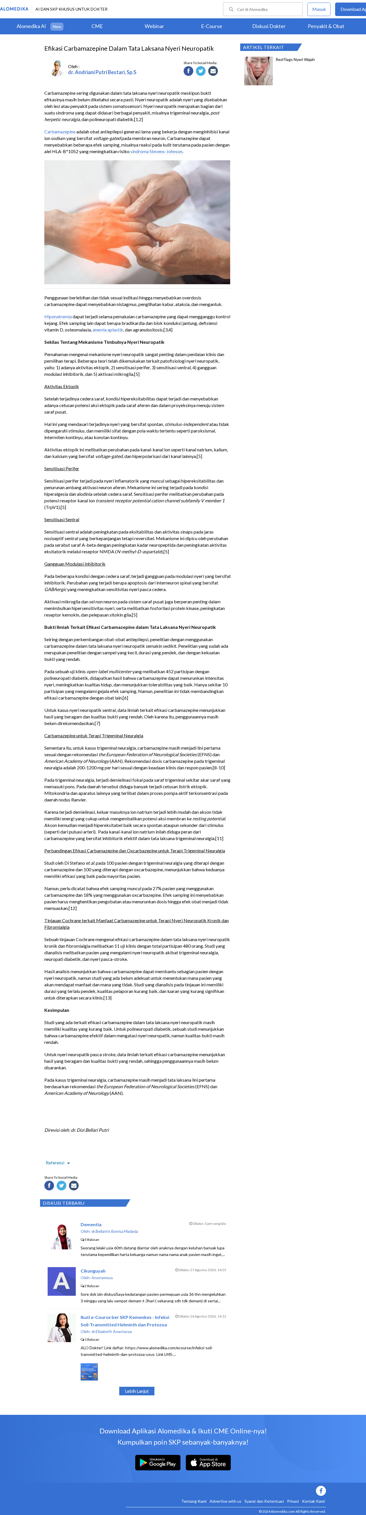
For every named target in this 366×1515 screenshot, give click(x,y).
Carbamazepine (59, 131)
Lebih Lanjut (137, 1391)
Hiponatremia (58, 316)
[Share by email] (214, 72)
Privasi (293, 1501)
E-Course (211, 26)
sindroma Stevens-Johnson (156, 151)
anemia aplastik (108, 329)
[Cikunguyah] (61, 1294)
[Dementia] (61, 1247)
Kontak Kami (313, 1501)
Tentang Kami (193, 1501)
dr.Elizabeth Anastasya (112, 1331)
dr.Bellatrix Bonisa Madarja (115, 1231)
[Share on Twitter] (201, 72)
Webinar (154, 26)
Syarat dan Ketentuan (264, 1501)
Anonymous (102, 1277)
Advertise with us (225, 1501)
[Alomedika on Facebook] (226, 1491)
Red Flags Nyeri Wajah (295, 59)
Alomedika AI (31, 26)
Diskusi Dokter (269, 26)
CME (97, 26)
